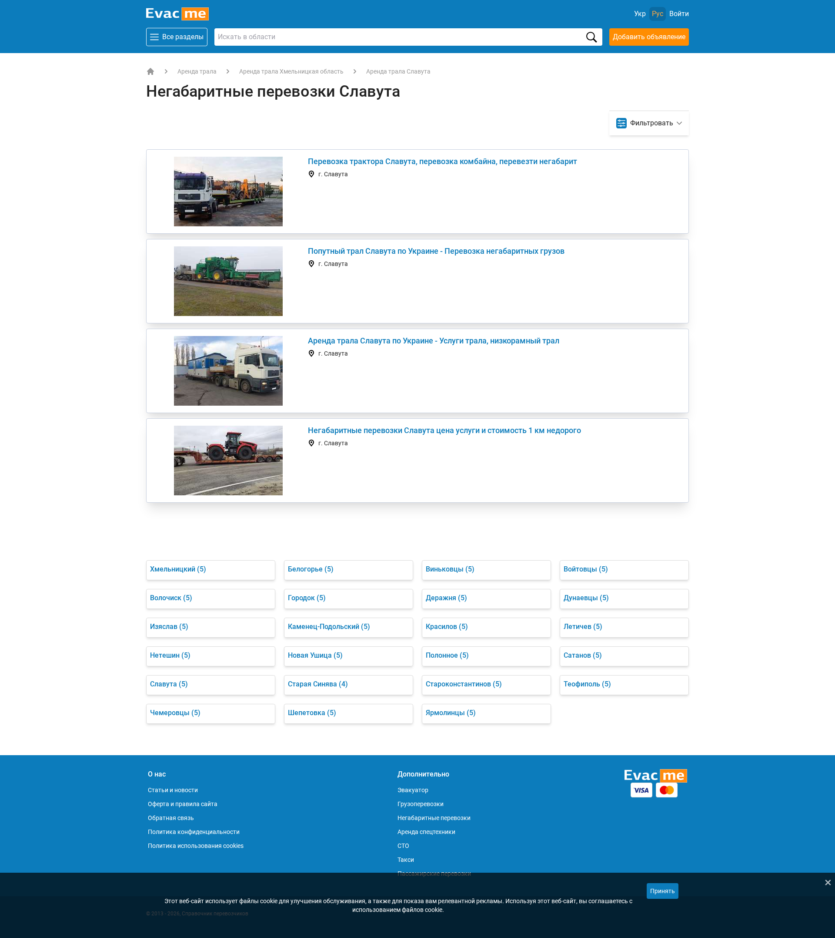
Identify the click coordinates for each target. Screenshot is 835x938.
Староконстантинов (464, 684)
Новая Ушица (315, 655)
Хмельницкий (178, 569)
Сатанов (583, 655)
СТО (403, 845)
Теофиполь (587, 684)
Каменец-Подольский (329, 626)
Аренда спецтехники (426, 831)
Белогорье (311, 569)
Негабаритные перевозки (434, 817)
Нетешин (170, 655)
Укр (640, 14)
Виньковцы (450, 569)
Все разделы (183, 37)
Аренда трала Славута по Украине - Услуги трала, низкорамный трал (433, 340)
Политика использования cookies (196, 845)
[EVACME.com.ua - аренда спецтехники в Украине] (150, 71)
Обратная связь (171, 817)
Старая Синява (318, 684)
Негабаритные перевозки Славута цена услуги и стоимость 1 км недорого (444, 430)
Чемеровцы (175, 713)
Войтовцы (586, 569)
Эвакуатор (412, 790)
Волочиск (171, 598)
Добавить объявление (649, 37)
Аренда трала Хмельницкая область (291, 71)
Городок (307, 598)
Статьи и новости (173, 790)
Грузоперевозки (420, 803)
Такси (405, 859)
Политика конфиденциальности (194, 831)
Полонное (447, 655)
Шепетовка (312, 713)
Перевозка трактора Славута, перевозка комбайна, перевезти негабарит (442, 161)
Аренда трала (197, 71)
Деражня (446, 598)
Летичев (583, 626)
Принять (662, 891)
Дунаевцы (586, 598)
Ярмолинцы (451, 713)
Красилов (447, 626)
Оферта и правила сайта (182, 803)
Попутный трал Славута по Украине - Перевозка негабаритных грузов (436, 251)
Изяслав (169, 626)
